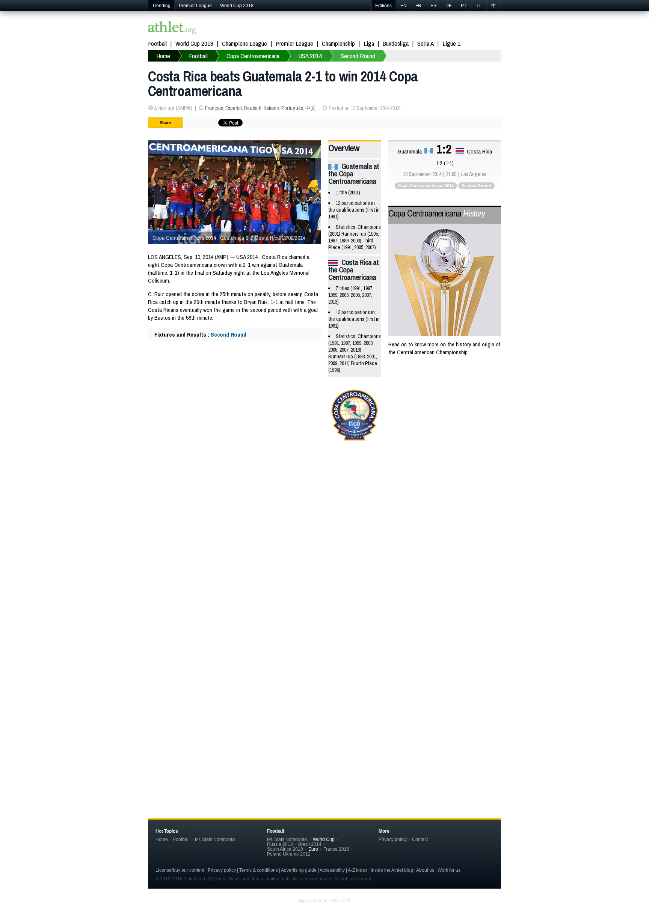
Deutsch (252, 108)
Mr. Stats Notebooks (215, 839)
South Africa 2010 (285, 849)
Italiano (271, 108)
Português (292, 108)
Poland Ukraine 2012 (289, 853)
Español (233, 108)
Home (161, 839)
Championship (338, 43)
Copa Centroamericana (436, 213)
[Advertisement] (324, 507)
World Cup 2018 (237, 5)
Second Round (228, 334)
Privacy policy (393, 839)
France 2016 (336, 849)
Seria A (425, 43)
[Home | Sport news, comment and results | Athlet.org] (172, 28)
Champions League (244, 43)
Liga (369, 43)
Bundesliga (396, 43)
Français (214, 108)
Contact (420, 839)
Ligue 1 (451, 43)
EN (403, 5)
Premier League (195, 5)
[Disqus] (324, 676)
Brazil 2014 (309, 844)
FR (418, 5)
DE (448, 5)
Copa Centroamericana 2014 (426, 186)
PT (463, 5)
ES (433, 5)
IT (478, 5)
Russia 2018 (280, 844)
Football (157, 43)
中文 (310, 108)
